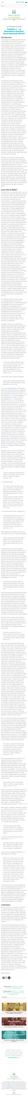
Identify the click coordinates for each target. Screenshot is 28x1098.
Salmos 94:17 (19, 402)
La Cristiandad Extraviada (14, 26)
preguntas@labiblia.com (11, 1087)
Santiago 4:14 (7, 478)
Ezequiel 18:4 (4, 445)
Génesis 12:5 (7, 373)
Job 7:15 (11, 399)
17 (11, 528)
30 (18, 401)
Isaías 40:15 (6, 528)
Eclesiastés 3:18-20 (8, 881)
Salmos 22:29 (16, 433)
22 (14, 401)
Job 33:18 (10, 401)
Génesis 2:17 (16, 734)
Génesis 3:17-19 (7, 754)
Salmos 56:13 (17, 440)
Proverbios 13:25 (15, 397)
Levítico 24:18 (13, 384)
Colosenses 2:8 (16, 816)
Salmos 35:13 (10, 395)
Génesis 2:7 (23, 345)
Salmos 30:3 (15, 404)
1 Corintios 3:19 (21, 804)
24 (7, 345)
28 (16, 401)
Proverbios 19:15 (21, 393)
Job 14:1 (10, 838)
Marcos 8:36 (19, 543)
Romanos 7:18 (5, 813)
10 (4, 821)
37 (3, 545)
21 (5, 345)
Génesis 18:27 (12, 786)
